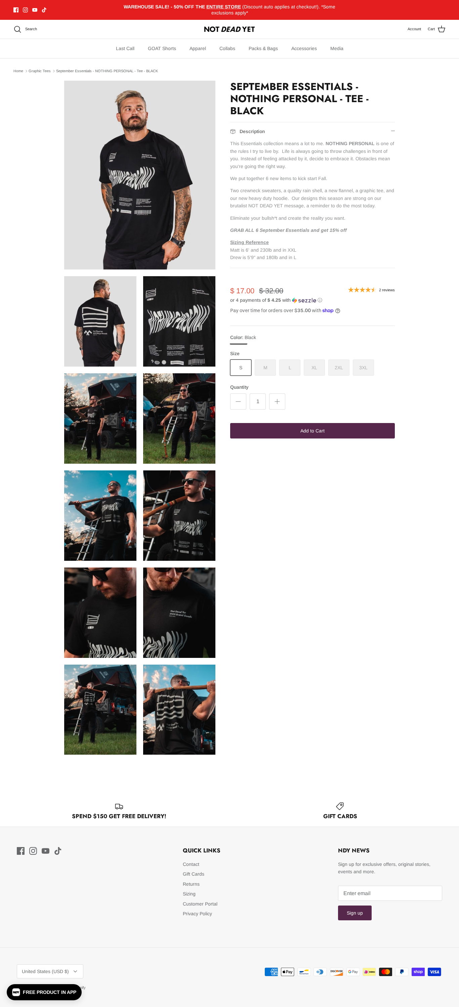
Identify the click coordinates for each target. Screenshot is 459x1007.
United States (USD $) (45, 971)
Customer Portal (200, 904)
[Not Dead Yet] (229, 29)
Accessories (304, 48)
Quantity (239, 387)
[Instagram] (25, 9)
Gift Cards (193, 874)
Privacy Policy (197, 913)
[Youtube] (34, 9)
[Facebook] (15, 9)
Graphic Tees (40, 71)
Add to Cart (312, 430)
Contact (191, 864)
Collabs (227, 48)
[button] (276, 300)
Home (18, 71)
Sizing (189, 893)
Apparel (198, 48)
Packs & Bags (263, 48)
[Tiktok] (44, 9)
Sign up (355, 913)
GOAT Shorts (162, 48)
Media (336, 48)
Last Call (125, 48)
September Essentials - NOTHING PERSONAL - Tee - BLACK (107, 71)
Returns (191, 884)
